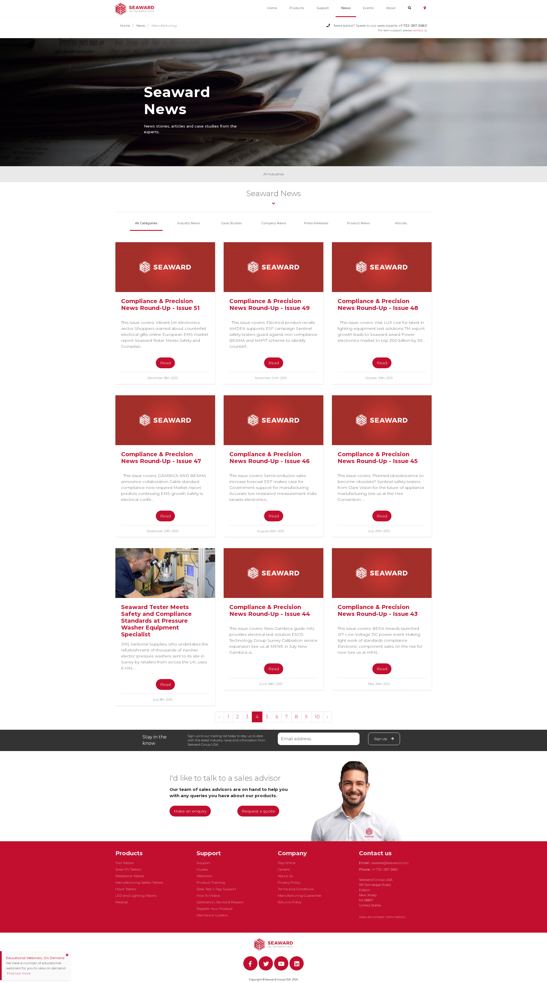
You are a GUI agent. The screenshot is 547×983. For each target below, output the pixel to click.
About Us (285, 876)
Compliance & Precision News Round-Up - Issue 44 (269, 610)
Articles (401, 223)
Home (272, 8)
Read (165, 362)
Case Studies (231, 223)
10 (317, 716)
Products (296, 8)
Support (323, 8)
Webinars (204, 876)
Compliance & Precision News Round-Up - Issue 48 (378, 304)
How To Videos (208, 895)
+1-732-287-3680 (385, 869)
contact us (420, 30)
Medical (121, 902)
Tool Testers (124, 863)
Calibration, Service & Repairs (220, 902)
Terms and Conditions (296, 889)
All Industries (273, 174)
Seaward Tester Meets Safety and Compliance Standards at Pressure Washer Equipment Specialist (156, 621)
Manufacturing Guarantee (299, 895)
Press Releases (316, 223)
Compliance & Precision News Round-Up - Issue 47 (161, 457)
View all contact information (382, 917)
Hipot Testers (125, 889)
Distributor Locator (212, 915)
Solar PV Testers (128, 869)
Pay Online (286, 863)
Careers (284, 869)
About (390, 8)
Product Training (211, 882)
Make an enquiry (190, 811)
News (345, 8)
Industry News (188, 223)
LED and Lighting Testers (135, 895)
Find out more (18, 973)
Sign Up (381, 739)
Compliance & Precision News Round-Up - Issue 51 (160, 304)
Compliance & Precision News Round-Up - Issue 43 (378, 610)
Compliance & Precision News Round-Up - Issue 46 (269, 457)
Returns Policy (289, 902)
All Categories (146, 223)
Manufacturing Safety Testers (139, 882)
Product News (358, 223)
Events (368, 8)
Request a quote (258, 811)
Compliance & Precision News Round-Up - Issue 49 (269, 304)
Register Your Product (215, 908)
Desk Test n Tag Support (216, 889)
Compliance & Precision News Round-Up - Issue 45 (378, 457)
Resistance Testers (129, 876)
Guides (202, 869)
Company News (273, 223)
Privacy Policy (289, 882)
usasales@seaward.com (389, 863)
